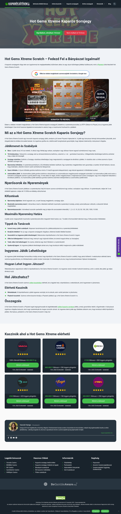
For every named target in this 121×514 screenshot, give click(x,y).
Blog (109, 4)
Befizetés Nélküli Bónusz (40, 4)
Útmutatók (100, 4)
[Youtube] (14, 438)
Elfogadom (96, 511)
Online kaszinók (56, 4)
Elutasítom (105, 511)
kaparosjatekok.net (106, 433)
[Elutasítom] (119, 511)
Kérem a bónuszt (22, 365)
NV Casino (9, 467)
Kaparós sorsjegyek (72, 4)
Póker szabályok (40, 472)
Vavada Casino (11, 463)
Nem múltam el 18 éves (76, 33)
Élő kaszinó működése (42, 470)
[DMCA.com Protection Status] (60, 497)
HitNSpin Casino (11, 472)
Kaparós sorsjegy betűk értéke (45, 463)
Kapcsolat (96, 463)
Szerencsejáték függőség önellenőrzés (101, 468)
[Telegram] (16, 438)
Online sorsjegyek (87, 4)
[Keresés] (114, 4)
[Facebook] (8, 438)
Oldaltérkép (68, 463)
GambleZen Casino (12, 470)
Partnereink (68, 465)
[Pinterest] (11, 438)
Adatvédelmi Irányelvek (72, 467)
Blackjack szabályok (42, 467)
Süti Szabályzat (69, 470)
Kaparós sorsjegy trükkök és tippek (46, 465)
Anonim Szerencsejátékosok (102, 465)
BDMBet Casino (11, 465)
